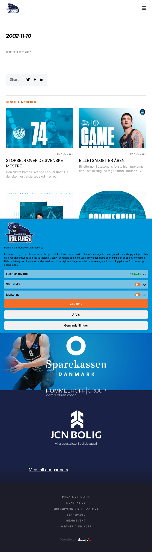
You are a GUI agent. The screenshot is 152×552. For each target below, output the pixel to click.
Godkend (76, 304)
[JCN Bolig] (76, 410)
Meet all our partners (48, 469)
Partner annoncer (76, 526)
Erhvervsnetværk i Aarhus (76, 508)
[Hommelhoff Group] (76, 389)
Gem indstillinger (76, 325)
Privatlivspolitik (76, 496)
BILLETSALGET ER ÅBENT (103, 160)
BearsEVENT (76, 520)
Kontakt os (76, 502)
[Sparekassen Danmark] (76, 339)
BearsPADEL (75, 514)
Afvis (76, 314)
